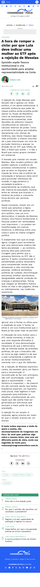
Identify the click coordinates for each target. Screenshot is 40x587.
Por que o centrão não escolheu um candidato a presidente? (21, 510)
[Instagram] (24, 6)
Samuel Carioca (11, 507)
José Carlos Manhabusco (15, 536)
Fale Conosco (30, 559)
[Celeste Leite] (5, 80)
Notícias (10, 25)
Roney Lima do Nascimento (15, 517)
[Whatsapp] (2, 6)
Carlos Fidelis (11, 499)
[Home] (20, 11)
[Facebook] (10, 6)
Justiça (5, 475)
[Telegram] (6, 6)
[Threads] (38, 6)
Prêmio (31, 25)
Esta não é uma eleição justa (18, 501)
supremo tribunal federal (22, 475)
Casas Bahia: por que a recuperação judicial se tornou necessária (21, 530)
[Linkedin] (20, 6)
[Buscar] (36, 2)
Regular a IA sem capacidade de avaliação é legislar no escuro (19, 520)
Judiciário (6, 483)
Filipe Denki (9, 527)
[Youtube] (29, 6)
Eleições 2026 (20, 25)
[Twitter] (15, 6)
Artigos (22, 559)
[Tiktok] (33, 6)
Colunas (14, 559)
